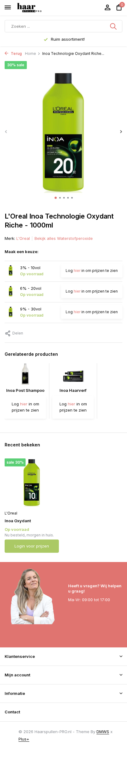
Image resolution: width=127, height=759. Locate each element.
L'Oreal (23, 238)
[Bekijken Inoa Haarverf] (73, 375)
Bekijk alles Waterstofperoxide (64, 238)
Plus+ (23, 738)
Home (30, 53)
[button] (55, 198)
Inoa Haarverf (73, 390)
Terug (16, 53)
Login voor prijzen (31, 546)
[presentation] (6, 131)
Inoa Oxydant (18, 520)
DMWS (102, 731)
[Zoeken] (114, 26)
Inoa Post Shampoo (25, 390)
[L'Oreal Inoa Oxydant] (32, 482)
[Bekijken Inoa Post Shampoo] (25, 375)
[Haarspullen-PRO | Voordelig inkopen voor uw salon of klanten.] (37, 8)
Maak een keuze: (22, 251)
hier (77, 270)
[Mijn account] (107, 7)
